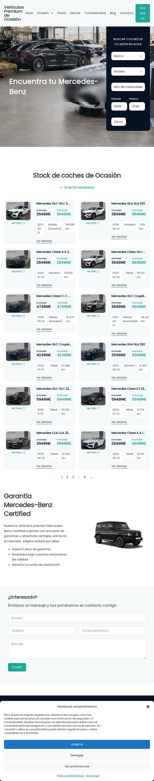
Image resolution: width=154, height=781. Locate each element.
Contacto (127, 13)
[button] (148, 707)
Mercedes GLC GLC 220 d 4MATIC (61, 388)
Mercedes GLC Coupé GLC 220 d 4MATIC (66, 344)
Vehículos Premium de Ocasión (14, 13)
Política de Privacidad (70, 775)
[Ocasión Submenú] (52, 13)
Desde (116, 99)
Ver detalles (44, 241)
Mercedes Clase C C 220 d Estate (61, 296)
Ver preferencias (77, 766)
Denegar (77, 755)
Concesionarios (95, 13)
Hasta (133, 99)
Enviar (17, 667)
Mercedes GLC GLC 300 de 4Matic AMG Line (68, 203)
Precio (62, 13)
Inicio (29, 13)
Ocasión (43, 13)
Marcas (75, 13)
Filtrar (118, 122)
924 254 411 (143, 13)
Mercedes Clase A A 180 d (130, 433)
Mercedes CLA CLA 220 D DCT (58, 433)
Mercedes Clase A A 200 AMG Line (61, 252)
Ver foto (16, 223)
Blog (113, 13)
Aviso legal (92, 775)
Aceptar (77, 744)
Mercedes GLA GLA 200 (128, 203)
